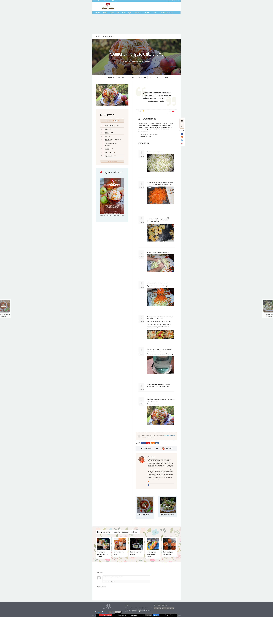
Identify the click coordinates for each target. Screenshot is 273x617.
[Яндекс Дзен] (169, 1)
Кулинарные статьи (167, 13)
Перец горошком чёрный (110, 143)
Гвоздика (107, 148)
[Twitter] (176, 1)
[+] (114, 581)
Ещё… (155, 13)
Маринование (110, 36)
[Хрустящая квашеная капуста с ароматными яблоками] (112, 196)
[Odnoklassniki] (167, 1)
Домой (97, 36)
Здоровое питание (125, 532)
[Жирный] (104, 581)
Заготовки (103, 36)
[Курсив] (106, 581)
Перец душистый (109, 139)
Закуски (105, 13)
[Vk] (165, 1)
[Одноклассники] (148, 482)
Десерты (146, 13)
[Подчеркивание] (108, 581)
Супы (118, 13)
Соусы (112, 13)
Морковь (107, 132)
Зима (132, 532)
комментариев (147, 448)
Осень (136, 532)
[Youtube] (178, 1)
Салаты (97, 13)
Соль (106, 136)
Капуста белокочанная (110, 125)
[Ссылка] (112, 581)
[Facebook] (171, 1)
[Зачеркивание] (110, 581)
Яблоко (106, 129)
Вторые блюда (126, 13)
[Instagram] (173, 1)
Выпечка (137, 13)
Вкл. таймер (156, 615)
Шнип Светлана (169, 448)
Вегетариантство (116, 532)
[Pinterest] (174, 1)
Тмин (106, 152)
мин (150, 615)
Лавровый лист (108, 156)
